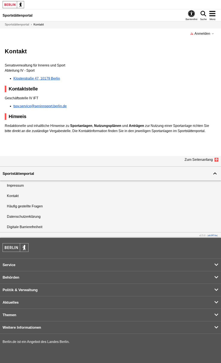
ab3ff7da (212, 235)
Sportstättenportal (17, 24)
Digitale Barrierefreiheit (24, 227)
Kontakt (13, 196)
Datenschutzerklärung (24, 216)
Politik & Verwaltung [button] (20, 290)
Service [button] (9, 265)
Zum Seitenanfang (199, 159)
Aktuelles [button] (11, 302)
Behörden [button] (11, 277)
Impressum (15, 185)
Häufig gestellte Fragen (25, 206)
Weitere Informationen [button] (22, 327)
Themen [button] (9, 315)
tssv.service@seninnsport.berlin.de (40, 106)
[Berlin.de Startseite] (15, 251)
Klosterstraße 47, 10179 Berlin (36, 78)
